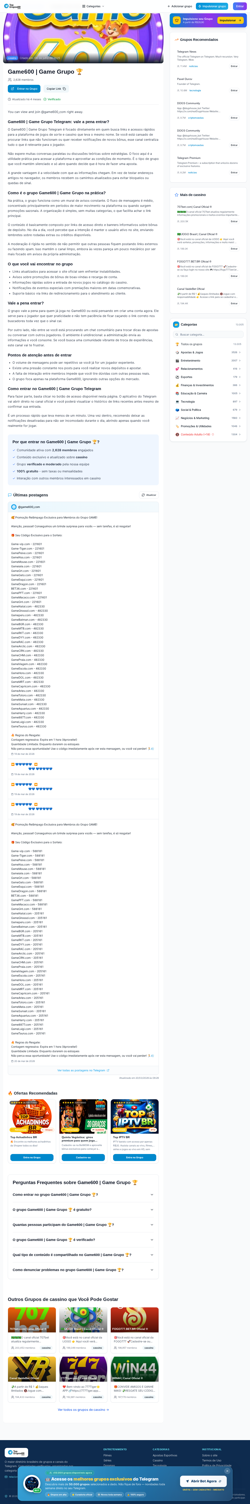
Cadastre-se (83, 1157)
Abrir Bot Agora (204, 1481)
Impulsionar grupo (214, 6)
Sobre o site (209, 1455)
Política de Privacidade (216, 1465)
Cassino (158, 1460)
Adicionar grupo (181, 6)
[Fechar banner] (227, 1471)
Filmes (108, 1455)
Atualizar (151, 494)
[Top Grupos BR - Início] (12, 6)
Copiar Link (54, 88)
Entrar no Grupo (27, 88)
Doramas (109, 1465)
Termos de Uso (211, 1460)
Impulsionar (228, 20)
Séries (107, 1460)
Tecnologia (160, 1465)
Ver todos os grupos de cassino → (83, 1410)
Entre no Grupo (31, 1157)
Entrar (240, 6)
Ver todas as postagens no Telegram (81, 1070)
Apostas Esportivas (165, 1455)
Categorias (94, 6)
